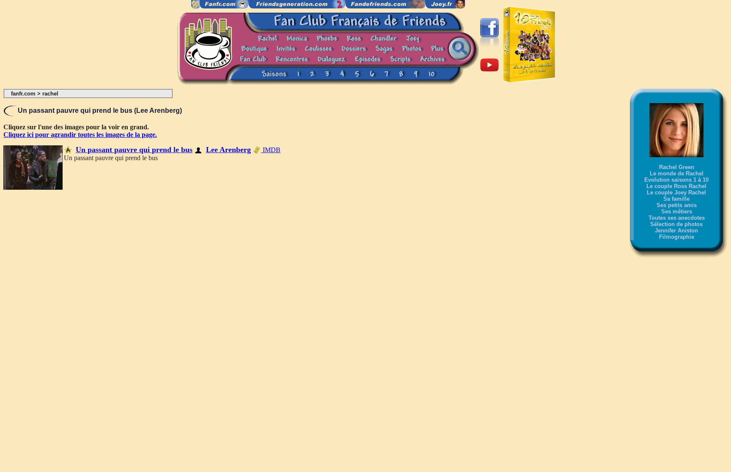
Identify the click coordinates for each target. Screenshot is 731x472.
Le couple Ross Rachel (676, 186)
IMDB (270, 149)
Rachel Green (676, 167)
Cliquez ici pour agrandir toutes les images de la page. (80, 134)
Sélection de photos (676, 224)
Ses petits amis (677, 205)
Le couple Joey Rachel (676, 192)
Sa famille (676, 199)
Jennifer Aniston (676, 230)
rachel (50, 93)
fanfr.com (23, 93)
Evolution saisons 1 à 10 (676, 180)
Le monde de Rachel (677, 173)
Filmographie (676, 237)
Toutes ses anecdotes (677, 218)
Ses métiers (676, 211)
